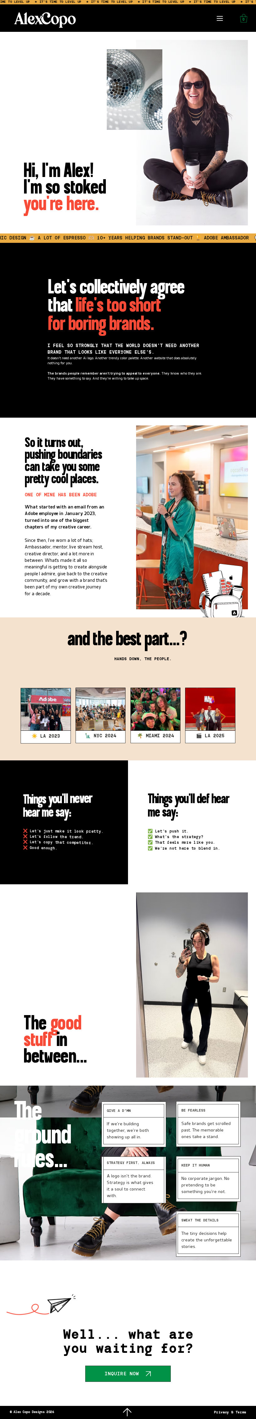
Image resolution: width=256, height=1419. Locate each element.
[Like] (127, 1412)
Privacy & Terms (230, 1412)
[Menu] (220, 18)
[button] (243, 18)
